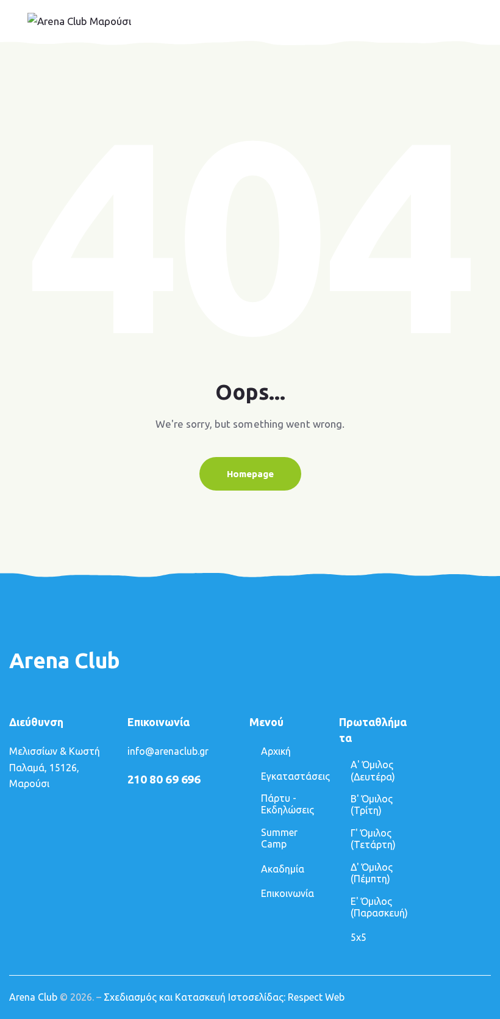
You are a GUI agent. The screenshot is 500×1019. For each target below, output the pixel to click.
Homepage (250, 474)
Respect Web (316, 997)
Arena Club (33, 997)
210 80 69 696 (164, 779)
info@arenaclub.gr (168, 751)
